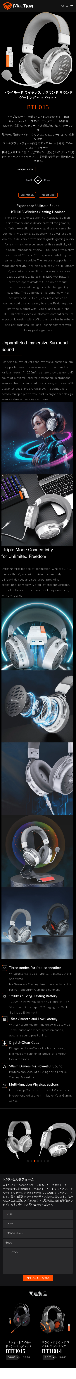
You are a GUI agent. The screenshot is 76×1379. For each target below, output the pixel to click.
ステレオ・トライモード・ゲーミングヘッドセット (20, 1344)
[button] (6, 1140)
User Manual (27, 195)
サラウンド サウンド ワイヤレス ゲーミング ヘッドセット (55, 1344)
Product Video (48, 195)
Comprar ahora (25, 169)
